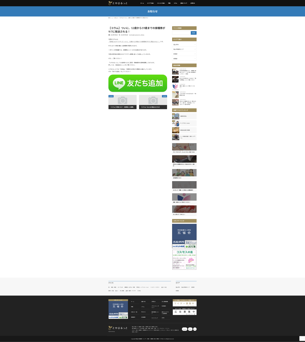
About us (143, 311)
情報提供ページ (120, 65)
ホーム (132, 301)
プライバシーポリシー (155, 306)
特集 (132, 306)
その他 (139, 290)
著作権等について (155, 312)
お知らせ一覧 (134, 312)
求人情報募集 (165, 301)
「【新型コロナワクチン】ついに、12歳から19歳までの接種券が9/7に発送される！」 (134, 41)
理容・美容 (113, 287)
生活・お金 (163, 287)
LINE (195, 329)
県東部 (184, 54)
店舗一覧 (143, 301)
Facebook (185, 329)
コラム (142, 306)
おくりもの (120, 287)
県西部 (184, 58)
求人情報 (122, 290)
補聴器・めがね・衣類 (130, 287)
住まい (116, 290)
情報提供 (133, 317)
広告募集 (143, 317)
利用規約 (164, 306)
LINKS (163, 317)
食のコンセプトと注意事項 (165, 312)
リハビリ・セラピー (155, 287)
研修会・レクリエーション (142, 287)
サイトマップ (155, 318)
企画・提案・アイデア (131, 290)
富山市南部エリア (184, 49)
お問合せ (154, 301)
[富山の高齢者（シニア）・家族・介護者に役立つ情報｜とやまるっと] (117, 3)
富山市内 (184, 44)
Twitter (190, 329)
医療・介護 (111, 290)
